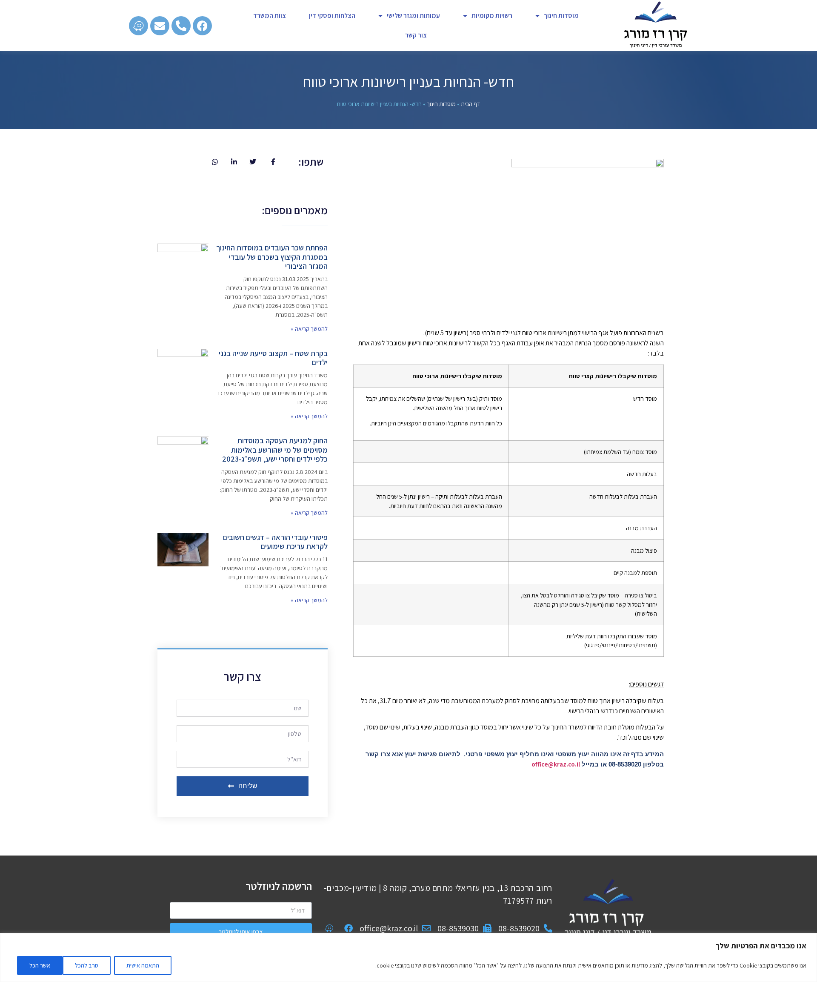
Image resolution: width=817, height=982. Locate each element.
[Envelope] (159, 25)
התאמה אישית (142, 965)
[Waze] (138, 25)
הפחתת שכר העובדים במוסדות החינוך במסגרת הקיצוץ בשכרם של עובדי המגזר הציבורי (272, 257)
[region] (408, 957)
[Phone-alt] (181, 25)
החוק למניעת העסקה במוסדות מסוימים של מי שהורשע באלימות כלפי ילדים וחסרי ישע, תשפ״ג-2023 (275, 450)
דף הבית (470, 104)
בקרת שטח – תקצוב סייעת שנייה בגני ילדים (273, 358)
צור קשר (416, 35)
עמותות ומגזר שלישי (413, 15)
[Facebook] (202, 25)
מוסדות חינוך (561, 15)
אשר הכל (39, 965)
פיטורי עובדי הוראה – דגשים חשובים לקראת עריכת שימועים (275, 541)
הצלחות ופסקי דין (332, 15)
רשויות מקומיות (491, 15)
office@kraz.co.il (555, 764)
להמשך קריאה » (309, 329)
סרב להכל (86, 965)
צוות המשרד (269, 15)
